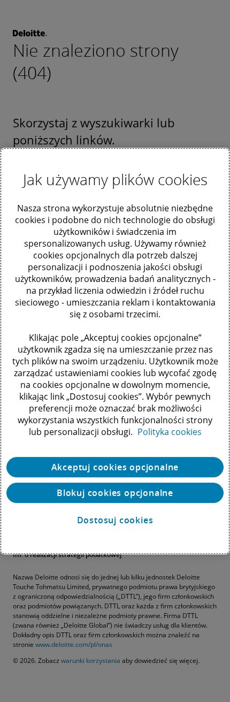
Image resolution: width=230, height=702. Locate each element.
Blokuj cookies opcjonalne (115, 493)
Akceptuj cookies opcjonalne (115, 467)
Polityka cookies (169, 432)
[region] (115, 351)
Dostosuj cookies (115, 520)
